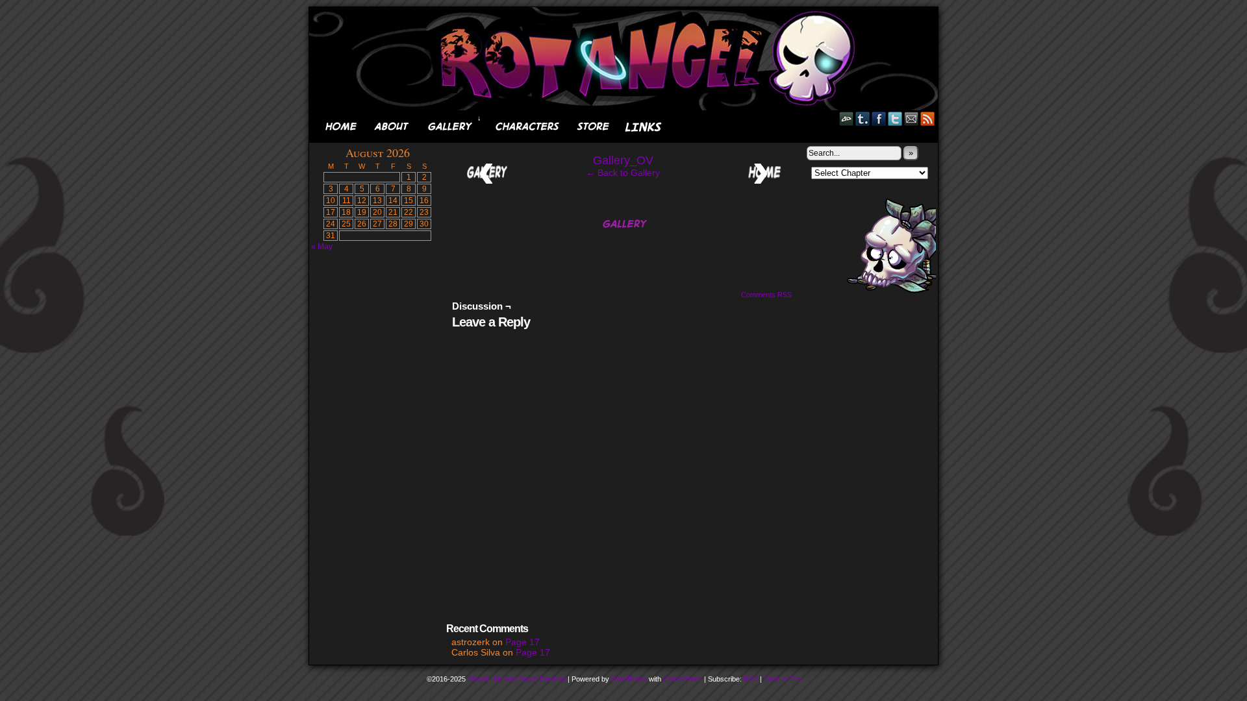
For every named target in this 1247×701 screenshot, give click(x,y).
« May (322, 246)
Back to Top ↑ (785, 679)
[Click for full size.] (624, 237)
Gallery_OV (623, 160)
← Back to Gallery (623, 172)
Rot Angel (627, 58)
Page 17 (522, 642)
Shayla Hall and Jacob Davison (517, 679)
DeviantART (846, 118)
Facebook (879, 118)
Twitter (895, 118)
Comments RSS (766, 295)
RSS (928, 118)
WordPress (629, 679)
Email (911, 118)
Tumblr (863, 118)
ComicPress (682, 679)
